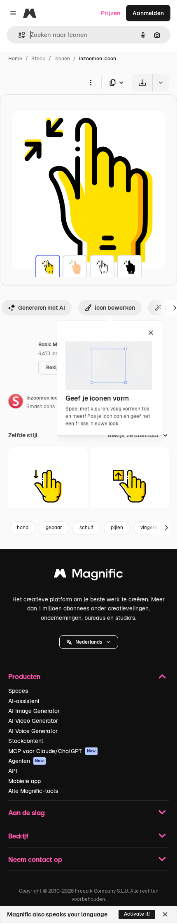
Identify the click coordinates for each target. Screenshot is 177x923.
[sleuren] (48, 486)
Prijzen (110, 13)
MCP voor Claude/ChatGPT (52, 751)
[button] (88, 642)
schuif (86, 527)
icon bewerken (115, 307)
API (12, 770)
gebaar (54, 527)
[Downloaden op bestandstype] (117, 82)
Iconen (62, 58)
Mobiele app (24, 781)
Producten (24, 676)
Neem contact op (35, 859)
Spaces (18, 691)
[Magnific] (88, 575)
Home (15, 58)
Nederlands (88, 642)
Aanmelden (148, 13)
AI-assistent (24, 701)
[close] (150, 333)
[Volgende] (166, 528)
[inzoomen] (47, 267)
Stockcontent (25, 741)
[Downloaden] (142, 82)
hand (22, 527)
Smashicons (40, 406)
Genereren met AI (41, 307)
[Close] (165, 914)
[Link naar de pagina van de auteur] (15, 402)
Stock (38, 58)
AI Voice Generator (33, 731)
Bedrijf (18, 836)
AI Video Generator (33, 720)
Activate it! (137, 914)
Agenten (26, 761)
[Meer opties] (90, 82)
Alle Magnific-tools (33, 791)
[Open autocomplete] (18, 35)
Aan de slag (26, 812)
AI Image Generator (34, 711)
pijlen (117, 527)
